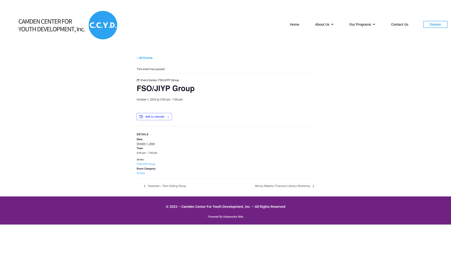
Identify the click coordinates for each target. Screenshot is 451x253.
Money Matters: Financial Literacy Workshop (283, 186)
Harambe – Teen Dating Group (166, 186)
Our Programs (360, 24)
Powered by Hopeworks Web (225, 216)
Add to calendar (155, 116)
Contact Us (399, 24)
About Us (322, 24)
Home (294, 24)
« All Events (145, 58)
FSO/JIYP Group (146, 164)
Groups (141, 173)
